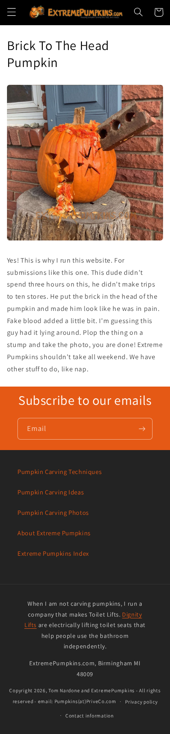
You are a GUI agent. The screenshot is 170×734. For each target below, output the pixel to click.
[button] (11, 12)
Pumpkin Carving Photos (53, 512)
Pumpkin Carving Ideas (50, 492)
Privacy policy (141, 701)
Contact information (89, 715)
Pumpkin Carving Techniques (59, 471)
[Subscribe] (142, 428)
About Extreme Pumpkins (54, 533)
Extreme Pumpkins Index (53, 553)
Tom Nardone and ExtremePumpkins (91, 690)
